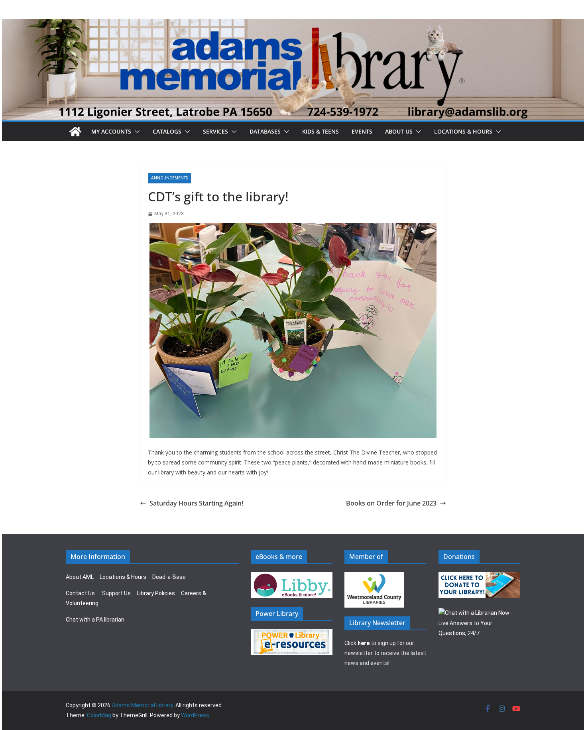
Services (215, 131)
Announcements (169, 178)
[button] (135, 131)
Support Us (116, 593)
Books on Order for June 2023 (391, 503)
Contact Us (80, 593)
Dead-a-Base (169, 577)
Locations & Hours (123, 577)
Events (362, 131)
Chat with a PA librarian (95, 619)
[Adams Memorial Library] (293, 24)
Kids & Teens (320, 131)
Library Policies (156, 593)
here (364, 643)
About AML (80, 577)
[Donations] (480, 577)
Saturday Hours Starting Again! (196, 503)
